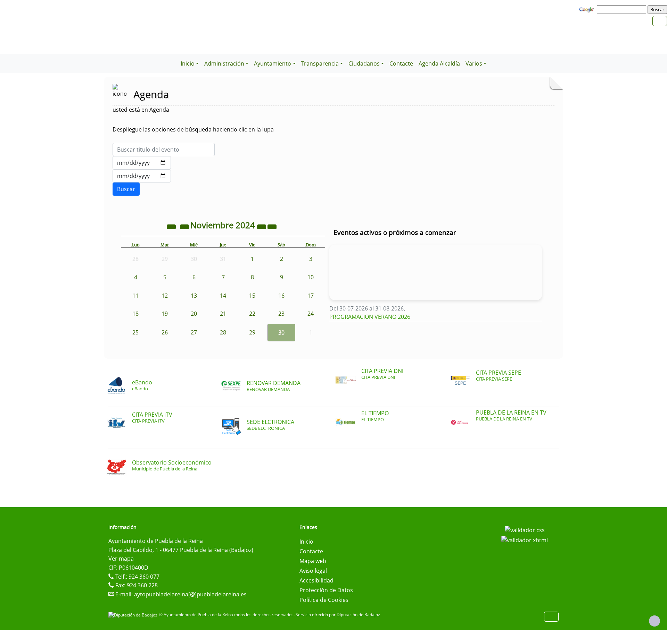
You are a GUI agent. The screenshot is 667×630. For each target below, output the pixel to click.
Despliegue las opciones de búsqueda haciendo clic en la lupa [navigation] (193, 129)
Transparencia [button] (320, 63)
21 (223, 313)
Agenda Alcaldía (439, 63)
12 (165, 295)
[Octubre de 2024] (185, 226)
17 (310, 295)
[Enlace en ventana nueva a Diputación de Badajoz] (133, 615)
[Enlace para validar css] (525, 529)
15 (252, 295)
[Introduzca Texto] (164, 149)
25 (135, 332)
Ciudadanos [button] (364, 63)
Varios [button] (474, 63)
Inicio (306, 541)
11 (135, 295)
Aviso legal (313, 570)
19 (165, 313)
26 (165, 332)
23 (281, 313)
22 (252, 313)
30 (281, 332)
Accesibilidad (316, 580)
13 (194, 295)
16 (281, 295)
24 (310, 313)
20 (194, 313)
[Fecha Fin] (142, 175)
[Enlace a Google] (587, 9)
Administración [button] (224, 63)
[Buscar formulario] (126, 189)
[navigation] (622, 9)
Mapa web (312, 561)
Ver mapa (121, 558)
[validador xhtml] (524, 540)
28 (223, 332)
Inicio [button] (188, 63)
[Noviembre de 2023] (172, 226)
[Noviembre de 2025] (262, 226)
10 (310, 277)
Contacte (401, 63)
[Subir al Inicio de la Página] (654, 621)
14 (223, 295)
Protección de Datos (326, 590)
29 (252, 332)
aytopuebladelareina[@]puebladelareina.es (190, 594)
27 (194, 332)
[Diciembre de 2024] (272, 226)
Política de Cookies (323, 600)
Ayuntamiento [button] (272, 63)
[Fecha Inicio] (142, 162)
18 (135, 313)
